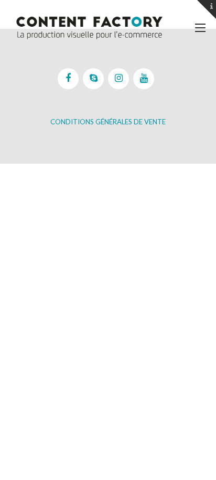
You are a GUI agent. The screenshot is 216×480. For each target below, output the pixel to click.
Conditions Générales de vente (108, 122)
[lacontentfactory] (89, 27)
